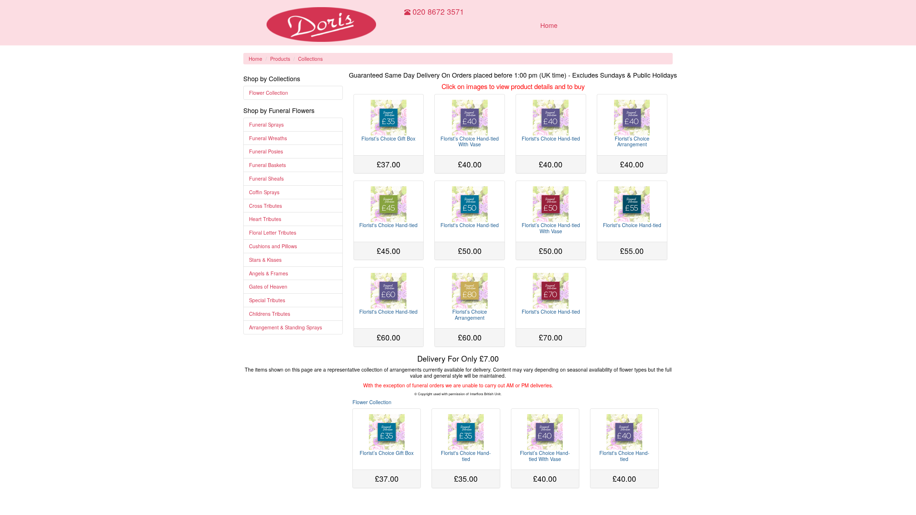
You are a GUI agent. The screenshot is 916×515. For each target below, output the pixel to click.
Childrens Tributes (269, 313)
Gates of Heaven (268, 286)
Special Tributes (267, 300)
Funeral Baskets (267, 164)
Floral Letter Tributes (272, 232)
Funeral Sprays (266, 124)
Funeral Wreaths (268, 138)
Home (548, 25)
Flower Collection (268, 92)
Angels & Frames (268, 273)
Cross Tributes (265, 205)
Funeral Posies (266, 151)
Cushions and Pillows (273, 246)
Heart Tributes (265, 218)
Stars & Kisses (265, 259)
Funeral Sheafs (266, 178)
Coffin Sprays (264, 192)
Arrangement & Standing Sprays (285, 327)
